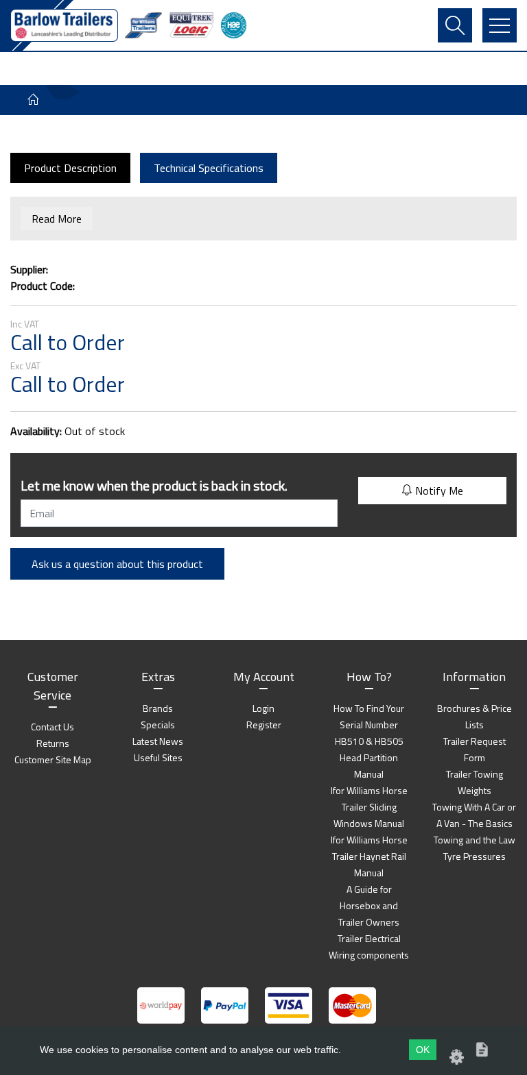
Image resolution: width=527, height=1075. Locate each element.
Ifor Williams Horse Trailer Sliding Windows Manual (369, 806)
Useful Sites (158, 757)
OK (423, 1049)
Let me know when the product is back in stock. (154, 485)
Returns (52, 743)
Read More (57, 218)
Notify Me (437, 490)
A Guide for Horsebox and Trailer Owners (368, 905)
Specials (158, 724)
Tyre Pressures (474, 856)
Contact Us (52, 726)
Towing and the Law (474, 839)
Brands (158, 708)
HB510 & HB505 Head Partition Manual (369, 757)
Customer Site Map (52, 759)
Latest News (157, 741)
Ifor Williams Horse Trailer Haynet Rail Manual (369, 856)
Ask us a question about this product (117, 564)
